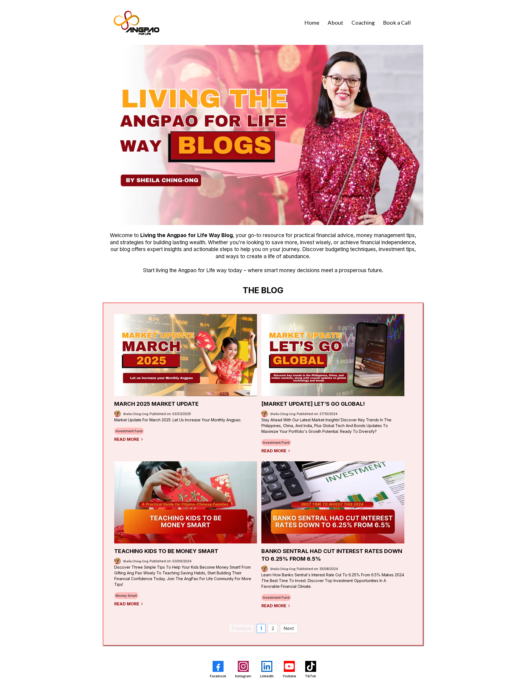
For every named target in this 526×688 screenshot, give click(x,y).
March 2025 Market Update (156, 404)
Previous (241, 628)
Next (289, 628)
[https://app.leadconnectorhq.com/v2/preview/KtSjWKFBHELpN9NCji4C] (135, 22)
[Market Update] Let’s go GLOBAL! (313, 404)
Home (311, 22)
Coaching (363, 22)
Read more (126, 439)
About (335, 22)
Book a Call (397, 22)
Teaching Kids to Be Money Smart (166, 551)
